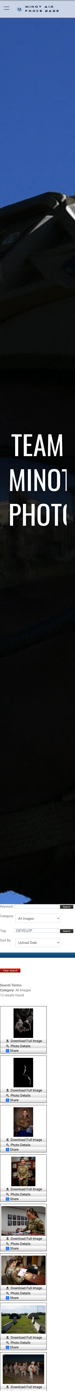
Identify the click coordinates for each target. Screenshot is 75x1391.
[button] (7, 9)
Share (14, 1050)
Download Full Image (26, 1041)
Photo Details (20, 1046)
